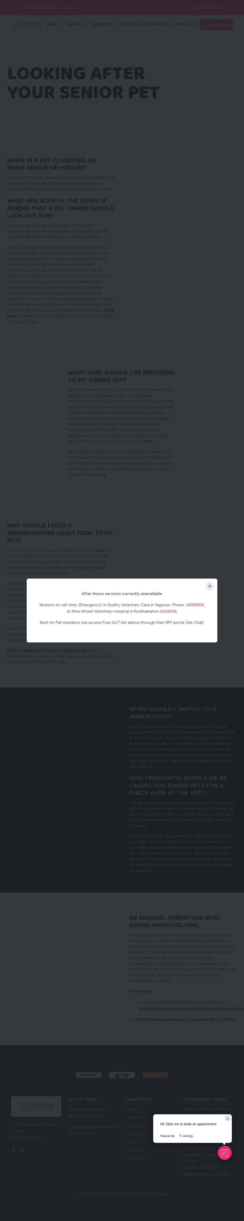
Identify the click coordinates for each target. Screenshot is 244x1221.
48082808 (195, 604)
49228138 (168, 611)
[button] (225, 1153)
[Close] (209, 586)
